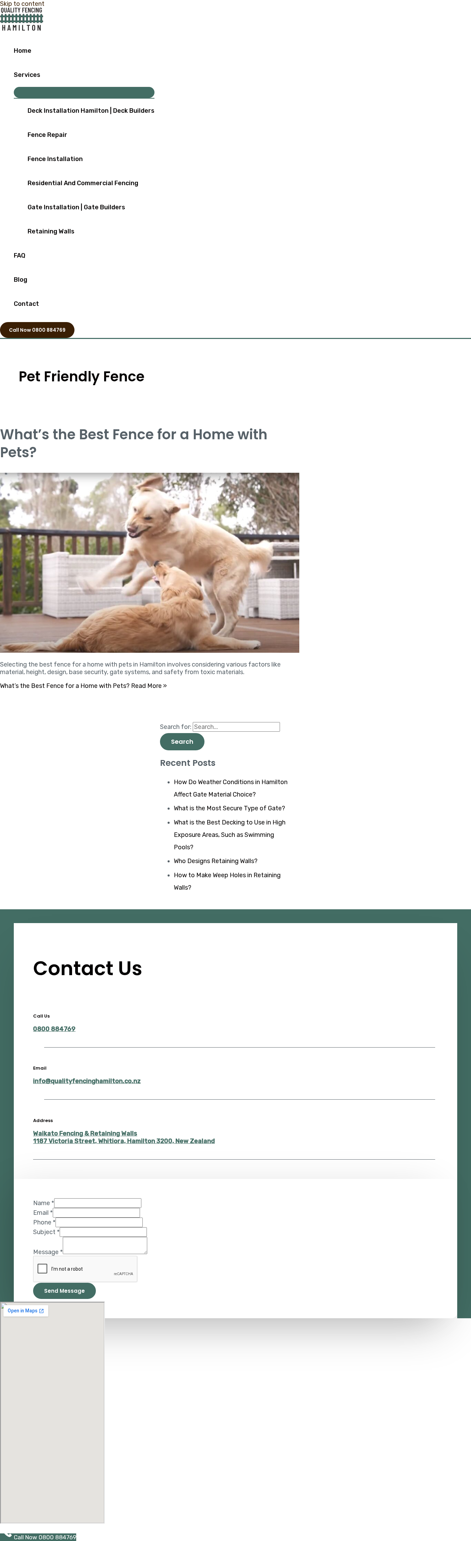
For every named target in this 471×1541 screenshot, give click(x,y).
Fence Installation (55, 159)
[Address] (38, 1103)
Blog (20, 279)
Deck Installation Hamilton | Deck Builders (91, 110)
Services (27, 75)
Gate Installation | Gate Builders (76, 207)
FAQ (19, 255)
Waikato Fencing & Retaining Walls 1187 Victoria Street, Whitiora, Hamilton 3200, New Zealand (124, 1137)
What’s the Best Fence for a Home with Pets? (134, 443)
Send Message (64, 1290)
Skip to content (22, 4)
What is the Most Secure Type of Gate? (229, 808)
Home (22, 50)
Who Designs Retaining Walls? (216, 861)
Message (48, 1252)
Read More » (83, 686)
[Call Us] (38, 999)
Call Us (41, 1016)
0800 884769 (54, 1029)
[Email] (38, 1051)
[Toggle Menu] (84, 92)
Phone (44, 1222)
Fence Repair (47, 135)
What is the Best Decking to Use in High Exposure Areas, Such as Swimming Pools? (229, 835)
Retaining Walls (51, 231)
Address (43, 1120)
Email (40, 1068)
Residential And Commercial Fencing (83, 183)
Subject (46, 1232)
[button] (37, 330)
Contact (26, 304)
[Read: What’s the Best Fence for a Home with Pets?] (176, 650)
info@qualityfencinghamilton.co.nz (87, 1081)
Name (43, 1203)
